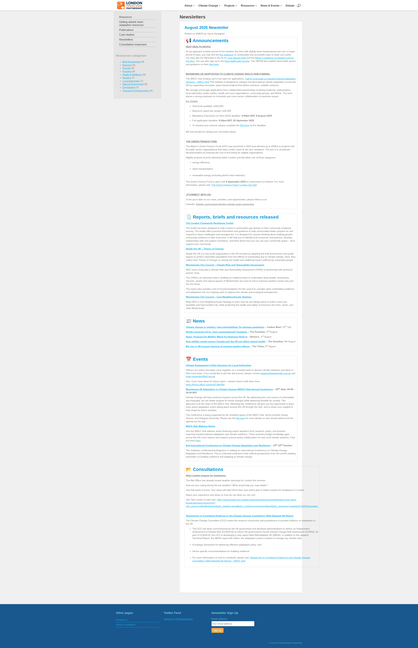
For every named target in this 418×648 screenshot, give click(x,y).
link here (240, 418)
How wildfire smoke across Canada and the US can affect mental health (225, 341)
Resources (248, 5)
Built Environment (131, 61)
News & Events (270, 5)
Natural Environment (133, 84)
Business (127, 65)
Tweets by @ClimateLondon (178, 619)
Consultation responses (133, 44)
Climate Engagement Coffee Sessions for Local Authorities (218, 365)
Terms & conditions (126, 624)
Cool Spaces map (237, 57)
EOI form (244, 125)
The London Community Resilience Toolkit (209, 223)
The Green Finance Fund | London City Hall (234, 185)
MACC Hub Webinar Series (200, 426)
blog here (214, 64)
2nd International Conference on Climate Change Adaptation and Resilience (228, 445)
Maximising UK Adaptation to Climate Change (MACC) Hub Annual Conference (229, 389)
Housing (126, 77)
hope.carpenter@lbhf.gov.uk (200, 376)
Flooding (126, 71)
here (198, 440)
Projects (229, 5)
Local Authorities (130, 81)
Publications (126, 30)
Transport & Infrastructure (135, 90)
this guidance (226, 54)
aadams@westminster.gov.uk (275, 373)
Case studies (126, 34)
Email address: (219, 618)
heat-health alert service (237, 61)
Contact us (121, 619)
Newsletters (126, 39)
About (189, 5)
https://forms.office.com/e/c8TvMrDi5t (205, 384)
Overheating (128, 87)
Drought (126, 68)
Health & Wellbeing (132, 74)
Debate (290, 5)
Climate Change (208, 5)
